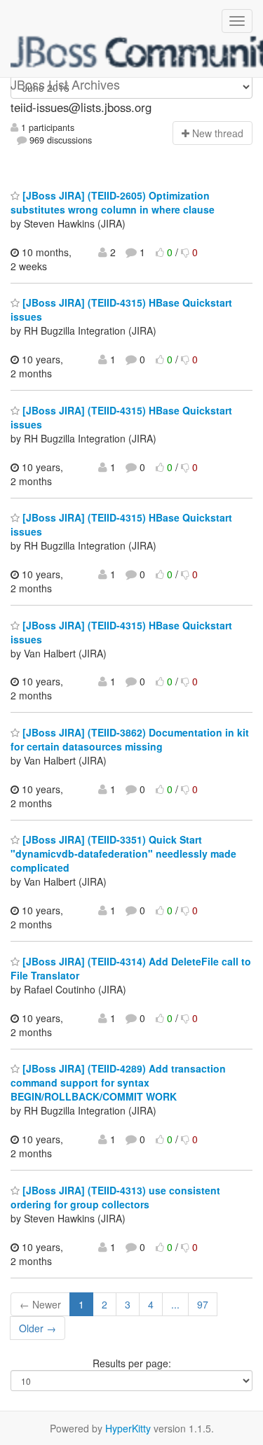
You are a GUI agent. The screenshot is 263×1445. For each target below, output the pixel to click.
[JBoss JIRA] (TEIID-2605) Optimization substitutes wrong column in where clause (113, 202)
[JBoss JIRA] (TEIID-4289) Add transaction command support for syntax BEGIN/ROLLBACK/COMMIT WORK (118, 1082)
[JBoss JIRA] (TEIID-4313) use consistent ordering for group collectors (115, 1197)
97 (202, 1304)
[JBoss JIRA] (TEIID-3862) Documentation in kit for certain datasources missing (130, 739)
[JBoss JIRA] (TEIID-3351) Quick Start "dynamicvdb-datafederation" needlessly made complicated (123, 853)
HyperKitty (128, 1428)
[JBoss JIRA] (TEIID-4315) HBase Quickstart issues (121, 417)
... (175, 1304)
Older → (37, 1328)
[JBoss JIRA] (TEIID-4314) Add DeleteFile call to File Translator (131, 968)
